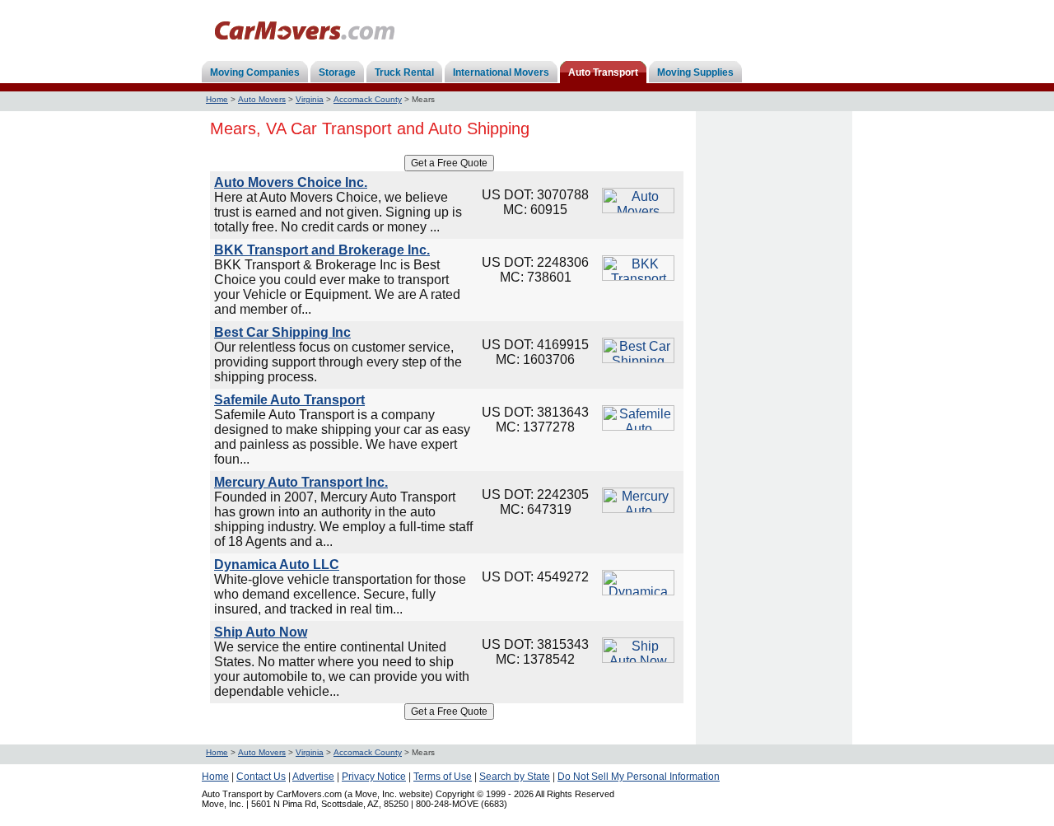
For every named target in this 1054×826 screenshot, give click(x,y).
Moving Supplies (695, 72)
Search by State (514, 776)
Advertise (313, 776)
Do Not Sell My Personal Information (638, 776)
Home (217, 99)
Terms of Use (442, 776)
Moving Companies (255, 72)
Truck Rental (404, 72)
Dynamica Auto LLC (276, 565)
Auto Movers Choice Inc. (290, 182)
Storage (337, 72)
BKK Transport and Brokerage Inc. (322, 250)
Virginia (310, 99)
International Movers (501, 72)
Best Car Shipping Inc (282, 332)
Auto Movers (262, 99)
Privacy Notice (374, 776)
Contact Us (261, 776)
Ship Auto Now (260, 632)
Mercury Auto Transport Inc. (301, 482)
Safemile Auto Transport (289, 400)
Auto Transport (603, 72)
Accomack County (367, 99)
